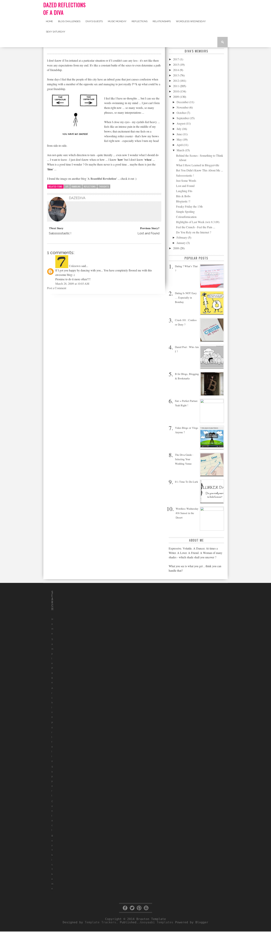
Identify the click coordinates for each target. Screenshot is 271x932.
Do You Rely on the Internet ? (193, 232)
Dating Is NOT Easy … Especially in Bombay (186, 297)
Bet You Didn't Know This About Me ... (199, 170)
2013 (176, 75)
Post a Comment (56, 288)
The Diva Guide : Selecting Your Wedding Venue (184, 459)
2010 (176, 91)
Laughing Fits (184, 191)
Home (49, 21)
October (182, 113)
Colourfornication (186, 217)
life (67, 186)
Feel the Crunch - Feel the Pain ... (195, 227)
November (183, 107)
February (182, 237)
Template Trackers (100, 922)
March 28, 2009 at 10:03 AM (72, 283)
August (181, 123)
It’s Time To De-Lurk (186, 481)
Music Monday (117, 21)
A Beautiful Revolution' (102, 178)
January (181, 243)
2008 (176, 248)
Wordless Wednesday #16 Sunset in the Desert (187, 513)
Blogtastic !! (183, 201)
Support (52, 781)
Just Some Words (186, 180)
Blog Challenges (69, 21)
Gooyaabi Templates (156, 922)
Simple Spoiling (185, 211)
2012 (176, 80)
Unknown (75, 266)
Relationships (162, 21)
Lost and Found (185, 186)
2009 (176, 97)
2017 (176, 59)
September (183, 118)
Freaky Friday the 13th (189, 206)
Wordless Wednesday (191, 21)
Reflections (139, 21)
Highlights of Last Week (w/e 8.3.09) (197, 222)
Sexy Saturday (55, 31)
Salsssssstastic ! (185, 175)
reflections (90, 186)
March (181, 150)
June (180, 134)
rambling (76, 186)
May (180, 139)
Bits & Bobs (183, 196)
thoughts (104, 186)
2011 (176, 86)
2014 (176, 70)
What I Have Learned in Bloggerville (197, 165)
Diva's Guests (94, 21)
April (180, 145)
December (183, 102)
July (179, 129)
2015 (176, 64)
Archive (52, 702)
